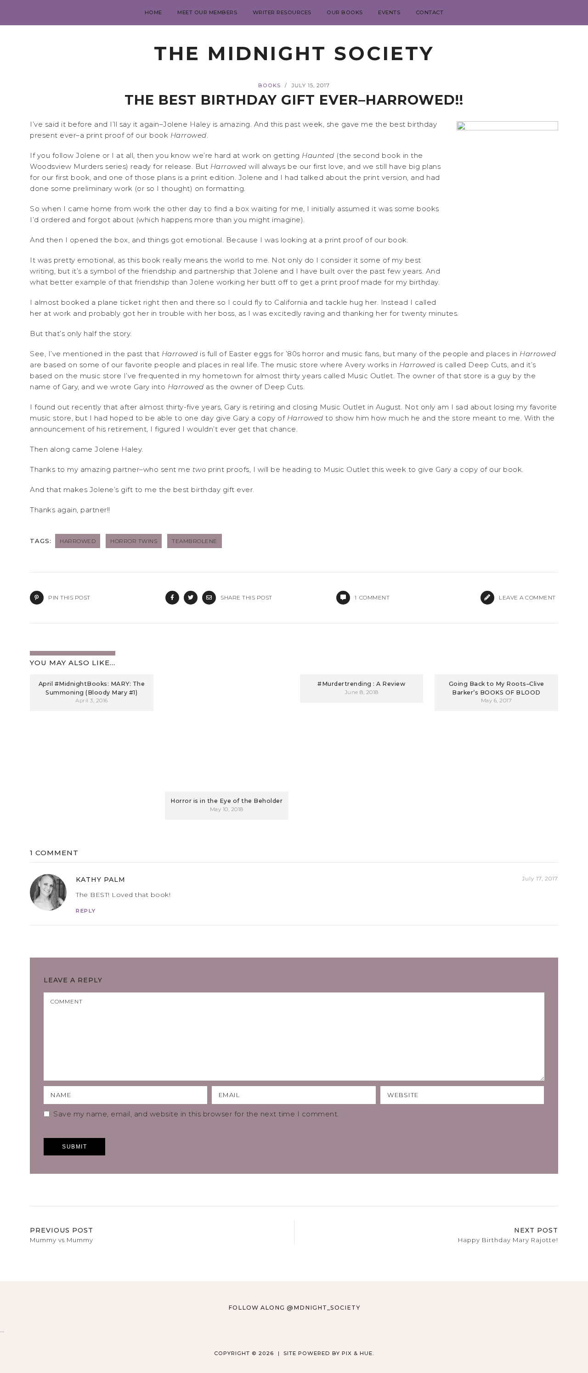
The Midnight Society (294, 53)
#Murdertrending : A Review (361, 683)
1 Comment (54, 852)
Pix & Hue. (358, 1353)
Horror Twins (133, 541)
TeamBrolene (194, 541)
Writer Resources (282, 12)
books (269, 85)
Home (153, 12)
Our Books (345, 12)
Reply (86, 911)
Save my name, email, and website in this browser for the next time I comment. (196, 1114)
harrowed (78, 541)
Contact (430, 12)
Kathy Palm (100, 879)
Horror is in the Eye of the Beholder (226, 800)
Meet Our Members (207, 12)
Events (389, 12)
